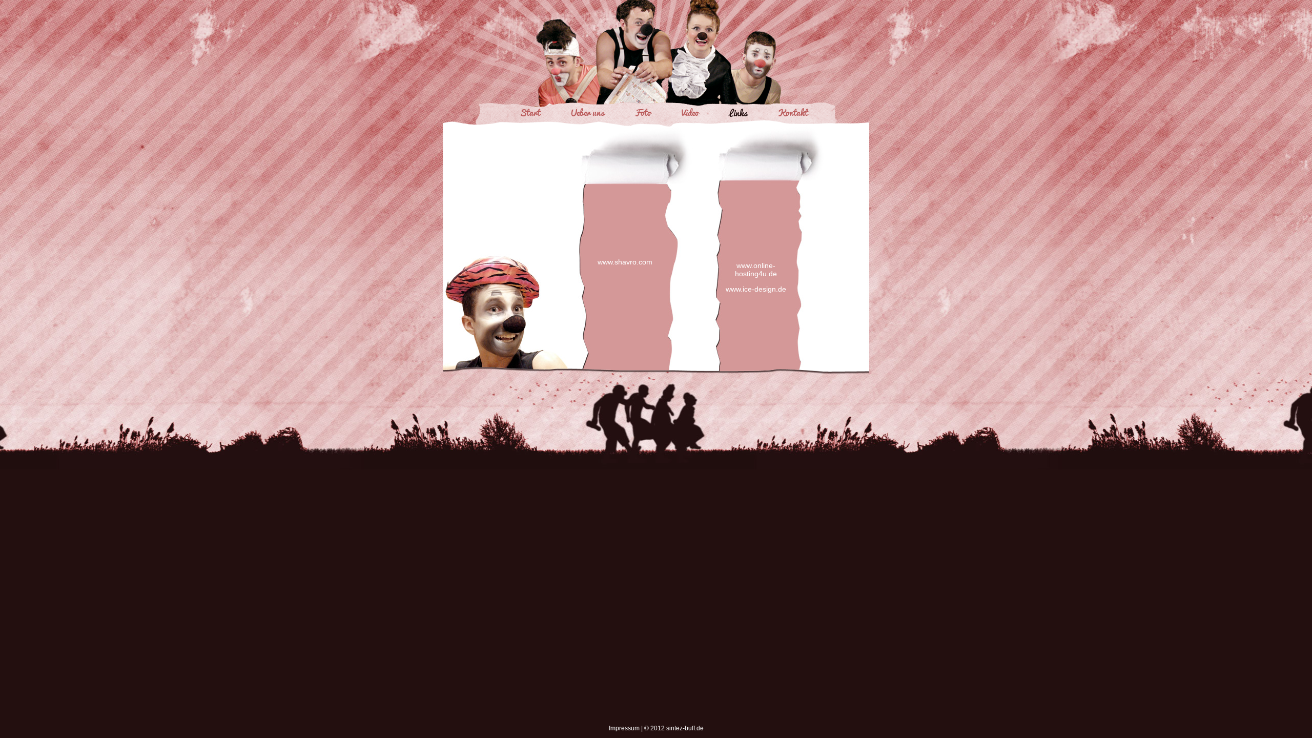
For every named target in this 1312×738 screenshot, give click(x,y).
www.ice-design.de (756, 289)
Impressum (624, 728)
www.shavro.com (625, 262)
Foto (643, 112)
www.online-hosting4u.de (756, 269)
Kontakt (793, 112)
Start (530, 112)
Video (690, 112)
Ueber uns (587, 112)
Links (738, 112)
